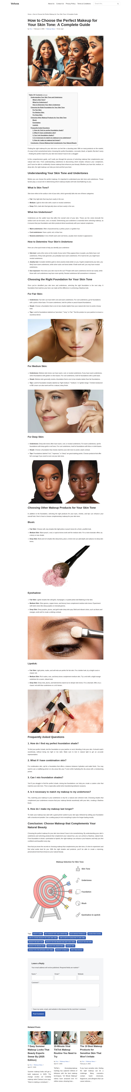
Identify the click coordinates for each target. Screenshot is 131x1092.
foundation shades (94, 933)
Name (34, 974)
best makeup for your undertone (56, 933)
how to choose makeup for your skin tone (43, 937)
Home (29, 14)
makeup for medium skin (36, 946)
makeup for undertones (55, 946)
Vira (31, 29)
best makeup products (77, 933)
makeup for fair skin (85, 942)
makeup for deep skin (36, 942)
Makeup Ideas (50, 29)
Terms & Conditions (84, 4)
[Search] (118, 4)
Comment (35, 982)
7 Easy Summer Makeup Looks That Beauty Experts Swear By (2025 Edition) (38, 1053)
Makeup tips (70, 946)
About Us (51, 4)
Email (57, 974)
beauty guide (37, 933)
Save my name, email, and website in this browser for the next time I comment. (59, 1009)
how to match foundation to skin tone (72, 937)
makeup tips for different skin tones (41, 950)
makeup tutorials (62, 950)
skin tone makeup (76, 950)
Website (80, 974)
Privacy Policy (70, 4)
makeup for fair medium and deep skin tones (60, 942)
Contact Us (60, 4)
